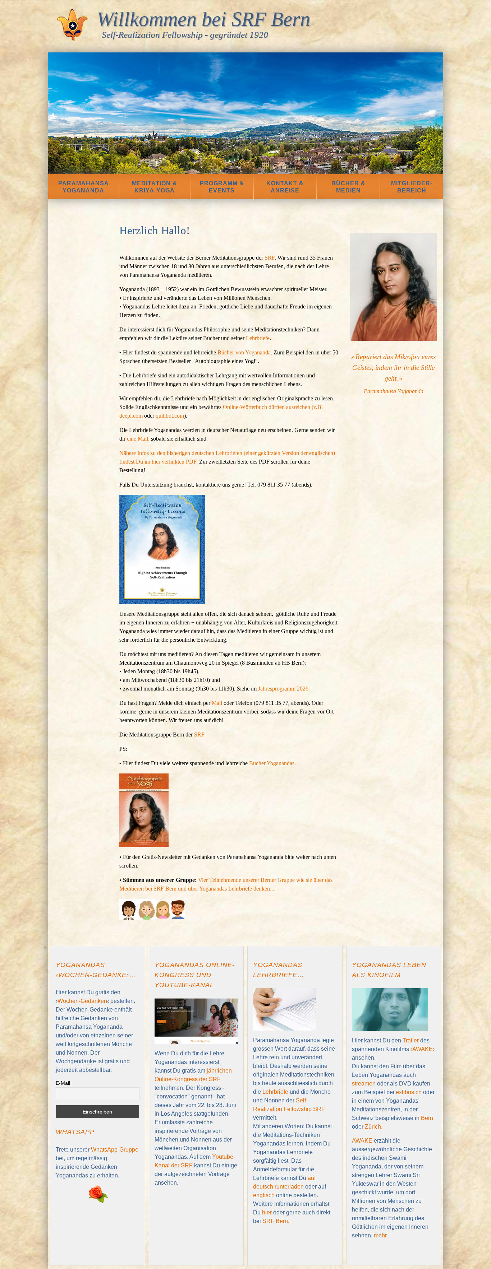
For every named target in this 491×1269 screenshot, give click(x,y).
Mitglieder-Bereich (411, 187)
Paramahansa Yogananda (83, 187)
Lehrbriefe (258, 338)
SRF (270, 258)
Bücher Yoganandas (271, 763)
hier (267, 1212)
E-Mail (63, 1083)
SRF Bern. (275, 1221)
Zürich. (373, 1127)
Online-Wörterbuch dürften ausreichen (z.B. (273, 407)
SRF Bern (270, 19)
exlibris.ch (409, 1092)
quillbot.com (170, 416)
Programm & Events (222, 187)
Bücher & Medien (348, 187)
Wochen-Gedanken (82, 1001)
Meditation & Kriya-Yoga (154, 187)
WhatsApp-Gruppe (114, 1150)
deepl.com (131, 416)
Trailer (411, 1040)
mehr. (381, 1235)
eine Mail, (138, 439)
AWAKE (362, 1141)
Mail (218, 703)
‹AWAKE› (422, 1049)
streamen (364, 1083)
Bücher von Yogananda (244, 352)
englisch (264, 1195)
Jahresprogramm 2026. (284, 688)
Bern (427, 1118)
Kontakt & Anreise (285, 187)
